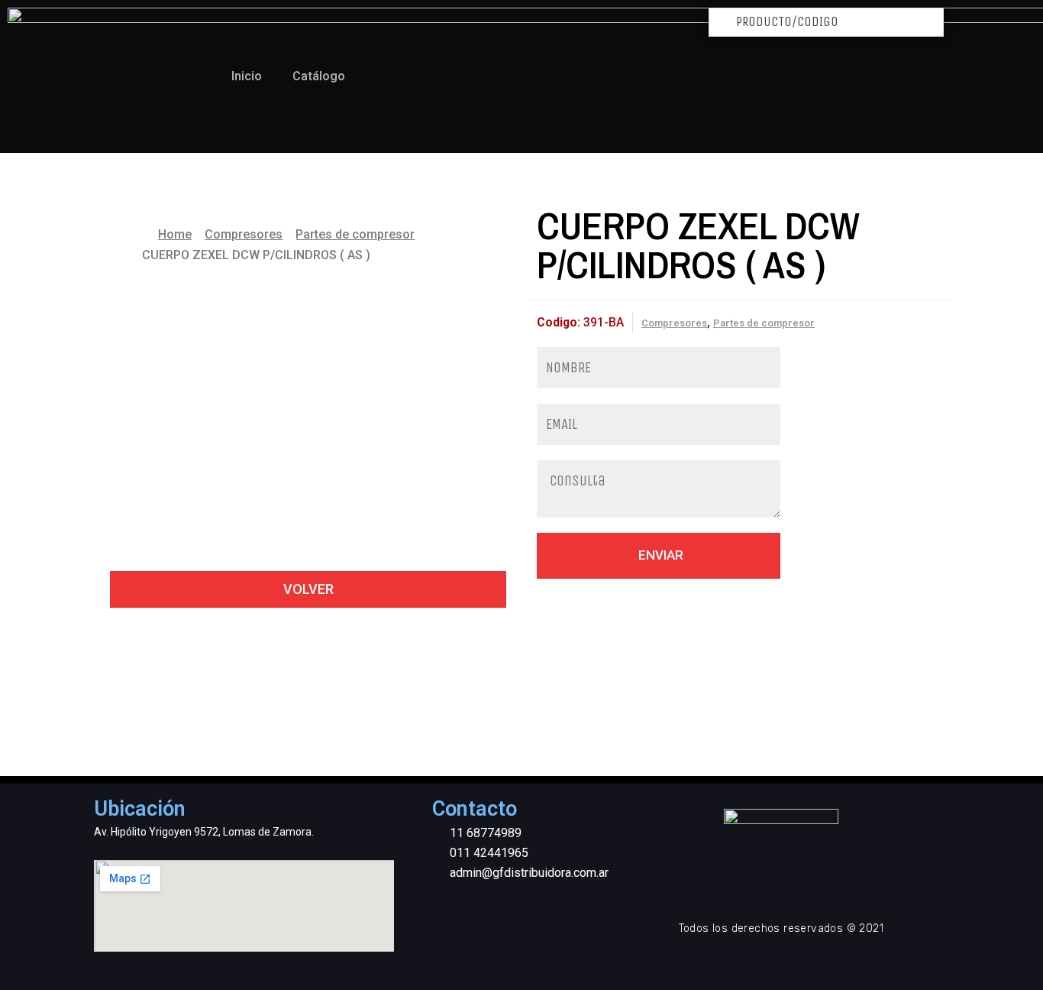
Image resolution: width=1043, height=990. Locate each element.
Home (175, 234)
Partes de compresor (355, 234)
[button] (308, 589)
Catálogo (318, 76)
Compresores (244, 234)
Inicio (246, 76)
